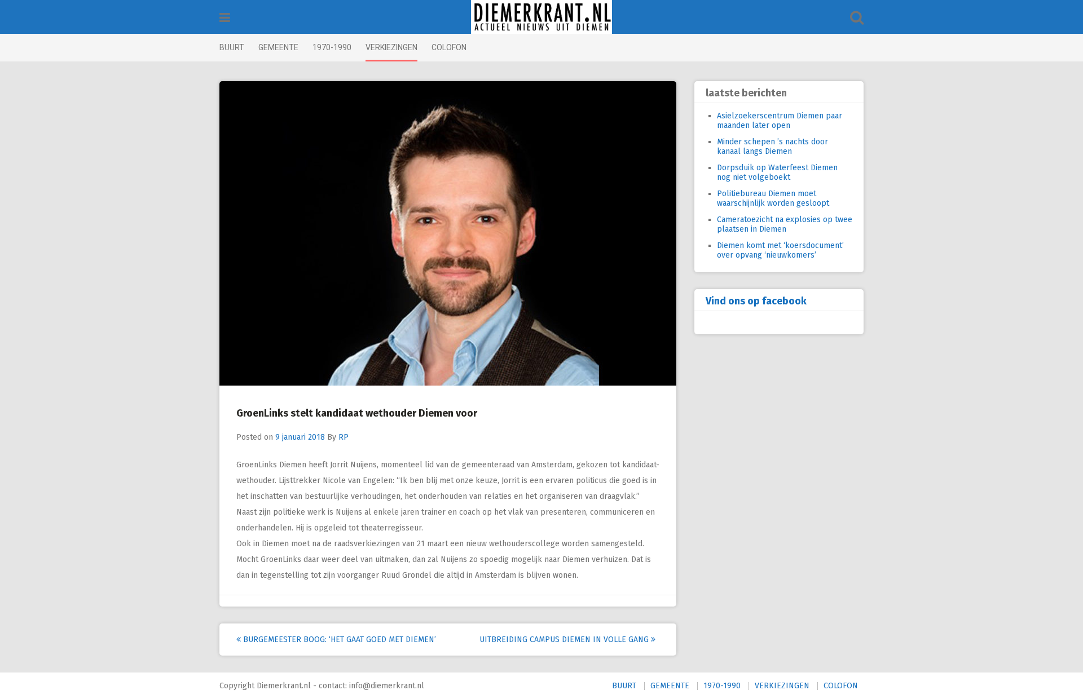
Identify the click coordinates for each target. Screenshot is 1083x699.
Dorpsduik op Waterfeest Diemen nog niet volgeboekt (777, 172)
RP (343, 437)
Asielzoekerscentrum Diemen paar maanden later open (779, 120)
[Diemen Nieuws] (541, 17)
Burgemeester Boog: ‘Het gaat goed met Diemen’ (338, 639)
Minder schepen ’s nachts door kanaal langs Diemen (772, 146)
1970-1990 (331, 47)
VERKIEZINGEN (391, 47)
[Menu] (224, 17)
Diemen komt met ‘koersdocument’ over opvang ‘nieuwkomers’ (780, 250)
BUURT (231, 47)
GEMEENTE (278, 47)
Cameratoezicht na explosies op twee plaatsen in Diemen (784, 224)
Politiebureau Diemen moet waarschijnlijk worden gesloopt (773, 198)
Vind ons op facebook (756, 301)
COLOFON (449, 47)
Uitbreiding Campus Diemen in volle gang (565, 639)
